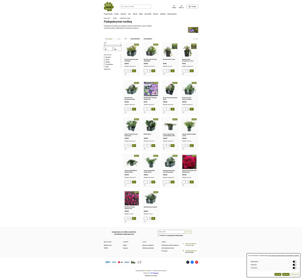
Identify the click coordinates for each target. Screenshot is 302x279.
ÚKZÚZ (106, 248)
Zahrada (135, 14)
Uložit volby (277, 274)
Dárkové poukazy (172, 14)
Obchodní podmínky (148, 248)
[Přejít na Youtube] (196, 262)
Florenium (164, 251)
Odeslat (189, 231)
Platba (125, 245)
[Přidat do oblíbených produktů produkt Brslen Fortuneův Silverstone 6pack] (183, 112)
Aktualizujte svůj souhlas (151, 275)
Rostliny (116, 14)
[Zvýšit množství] (130, 70)
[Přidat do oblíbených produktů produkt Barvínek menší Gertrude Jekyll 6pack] (145, 74)
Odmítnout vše (294, 274)
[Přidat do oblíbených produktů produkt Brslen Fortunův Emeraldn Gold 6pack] (125, 74)
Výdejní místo (108, 245)
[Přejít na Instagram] (187, 262)
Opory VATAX (147, 14)
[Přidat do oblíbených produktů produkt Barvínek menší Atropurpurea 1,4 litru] (183, 74)
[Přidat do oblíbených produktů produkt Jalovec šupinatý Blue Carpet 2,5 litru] (145, 185)
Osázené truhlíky (108, 14)
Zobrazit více (107, 69)
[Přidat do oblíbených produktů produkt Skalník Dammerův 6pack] (145, 222)
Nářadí (141, 14)
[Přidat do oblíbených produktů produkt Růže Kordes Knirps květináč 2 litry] (125, 222)
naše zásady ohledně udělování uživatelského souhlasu (283, 255)
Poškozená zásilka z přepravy (170, 245)
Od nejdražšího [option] (148, 38)
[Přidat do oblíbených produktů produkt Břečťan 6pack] (145, 149)
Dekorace (155, 14)
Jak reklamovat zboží (168, 248)
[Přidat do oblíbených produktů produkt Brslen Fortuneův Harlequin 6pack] (164, 112)
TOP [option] (126, 38)
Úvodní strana (107, 18)
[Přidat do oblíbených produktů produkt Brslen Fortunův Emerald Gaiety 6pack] (125, 149)
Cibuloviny (123, 14)
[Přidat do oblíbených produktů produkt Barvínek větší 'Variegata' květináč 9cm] (145, 112)
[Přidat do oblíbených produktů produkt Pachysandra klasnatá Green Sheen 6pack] (164, 185)
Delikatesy (163, 14)
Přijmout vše (286, 274)
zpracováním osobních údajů (175, 235)
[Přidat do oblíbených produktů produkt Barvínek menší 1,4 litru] (164, 74)
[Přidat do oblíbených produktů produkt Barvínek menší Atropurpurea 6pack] (125, 112)
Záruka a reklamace (148, 245)
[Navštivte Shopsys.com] (155, 273)
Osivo (129, 14)
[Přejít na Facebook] (192, 262)
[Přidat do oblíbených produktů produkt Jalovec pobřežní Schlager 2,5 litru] (183, 149)
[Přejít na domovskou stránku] (109, 6)
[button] (181, 6)
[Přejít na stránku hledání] (121, 6)
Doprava (125, 248)
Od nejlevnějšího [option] (135, 38)
